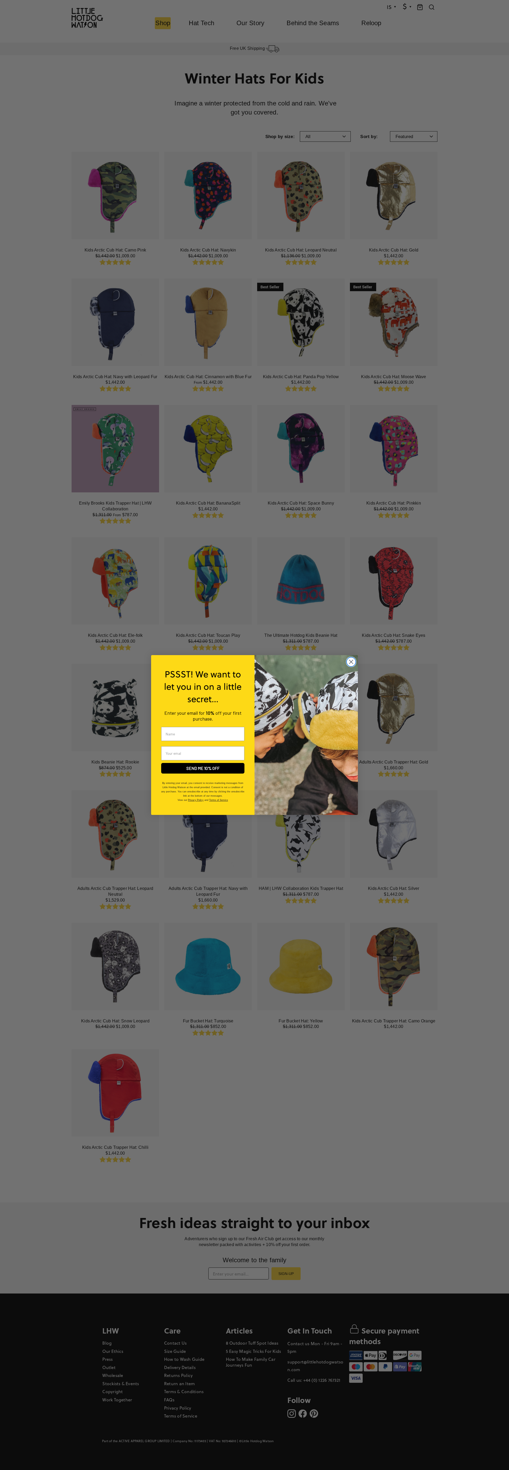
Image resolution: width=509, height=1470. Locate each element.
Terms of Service (218, 800)
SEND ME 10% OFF (203, 768)
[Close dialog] (351, 661)
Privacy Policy (196, 800)
